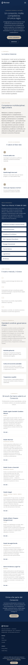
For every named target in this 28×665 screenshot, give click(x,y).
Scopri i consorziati (14, 37)
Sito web (5, 432)
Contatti (3, 642)
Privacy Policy (4, 648)
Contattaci (14, 41)
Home (3, 638)
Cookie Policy (4, 650)
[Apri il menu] (25, 3)
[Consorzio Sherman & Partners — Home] (6, 3)
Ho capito (14, 662)
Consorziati (4, 640)
